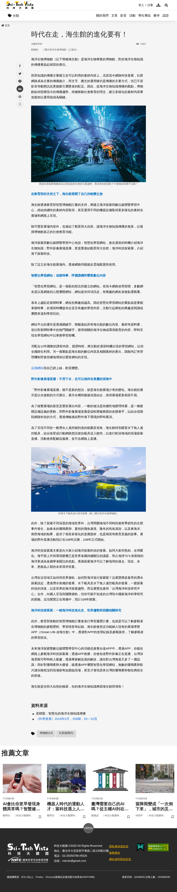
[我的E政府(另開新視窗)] (140, 847)
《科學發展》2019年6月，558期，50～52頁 (66, 719)
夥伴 (156, 15)
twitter (20, 73)
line (19, 81)
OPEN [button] (88, 828)
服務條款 (114, 852)
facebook (20, 66)
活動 (132, 15)
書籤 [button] (19, 104)
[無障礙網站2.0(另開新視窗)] (158, 847)
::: (136, 5)
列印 (19, 96)
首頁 (7, 25)
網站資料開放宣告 (120, 859)
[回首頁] (20, 5)
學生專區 (144, 15)
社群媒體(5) (66, 732)
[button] (166, 5)
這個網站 (37, 368)
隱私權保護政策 (118, 846)
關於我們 (102, 15)
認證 (165, 15)
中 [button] (19, 88)
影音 (123, 15)
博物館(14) (46, 732)
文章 (114, 15)
